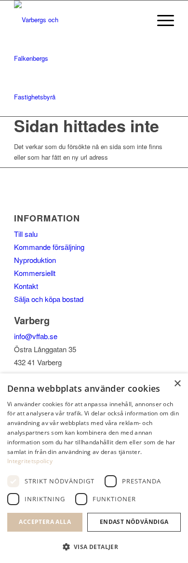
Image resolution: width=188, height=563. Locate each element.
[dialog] (94, 468)
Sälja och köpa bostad (48, 299)
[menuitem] (161, 19)
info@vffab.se (35, 336)
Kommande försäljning (49, 247)
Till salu (26, 234)
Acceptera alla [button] (45, 522)
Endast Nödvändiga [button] (134, 522)
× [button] (177, 383)
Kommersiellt (34, 273)
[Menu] (161, 19)
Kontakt (26, 286)
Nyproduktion (35, 260)
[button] (94, 547)
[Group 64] (43, 58)
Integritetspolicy (30, 461)
